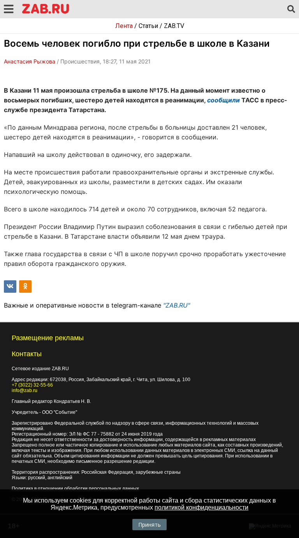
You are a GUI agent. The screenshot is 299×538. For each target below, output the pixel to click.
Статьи (148, 26)
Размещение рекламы (48, 338)
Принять (149, 524)
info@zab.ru (24, 390)
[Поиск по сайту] (291, 9)
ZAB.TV (174, 26)
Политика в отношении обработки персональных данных (75, 488)
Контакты (27, 354)
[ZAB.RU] (45, 12)
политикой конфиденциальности (201, 507)
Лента (124, 26)
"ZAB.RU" (176, 305)
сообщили (223, 100)
